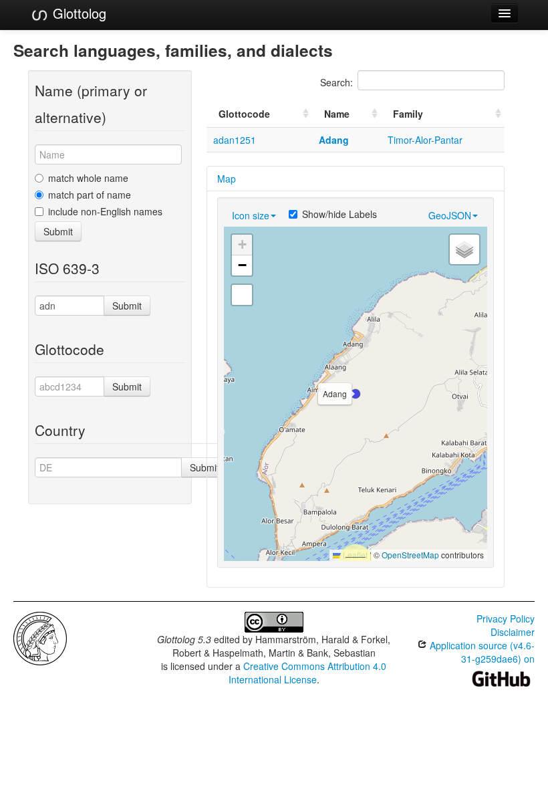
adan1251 (234, 139)
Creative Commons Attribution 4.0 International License (308, 672)
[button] (355, 394)
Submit (58, 231)
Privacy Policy (505, 618)
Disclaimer (513, 632)
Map (226, 178)
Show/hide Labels (339, 214)
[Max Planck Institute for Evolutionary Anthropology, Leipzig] (40, 637)
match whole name (88, 178)
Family (408, 113)
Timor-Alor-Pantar (425, 139)
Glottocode (244, 113)
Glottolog (77, 13)
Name (337, 113)
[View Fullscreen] (242, 295)
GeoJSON (449, 215)
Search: (336, 82)
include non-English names (105, 211)
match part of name (89, 194)
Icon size (250, 215)
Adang (334, 139)
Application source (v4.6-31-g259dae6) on (481, 652)
